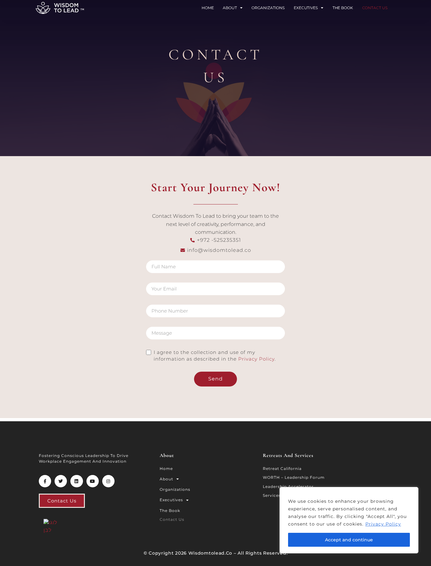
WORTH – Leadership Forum (294, 477)
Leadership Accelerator (288, 486)
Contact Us (374, 7)
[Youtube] (92, 481)
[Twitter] (61, 481)
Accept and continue (349, 540)
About (230, 7)
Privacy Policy (383, 524)
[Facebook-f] (45, 481)
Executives (306, 7)
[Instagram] (108, 481)
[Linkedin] (76, 481)
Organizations (268, 7)
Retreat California (282, 468)
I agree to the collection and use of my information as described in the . (215, 355)
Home (208, 7)
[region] (349, 520)
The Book (343, 7)
